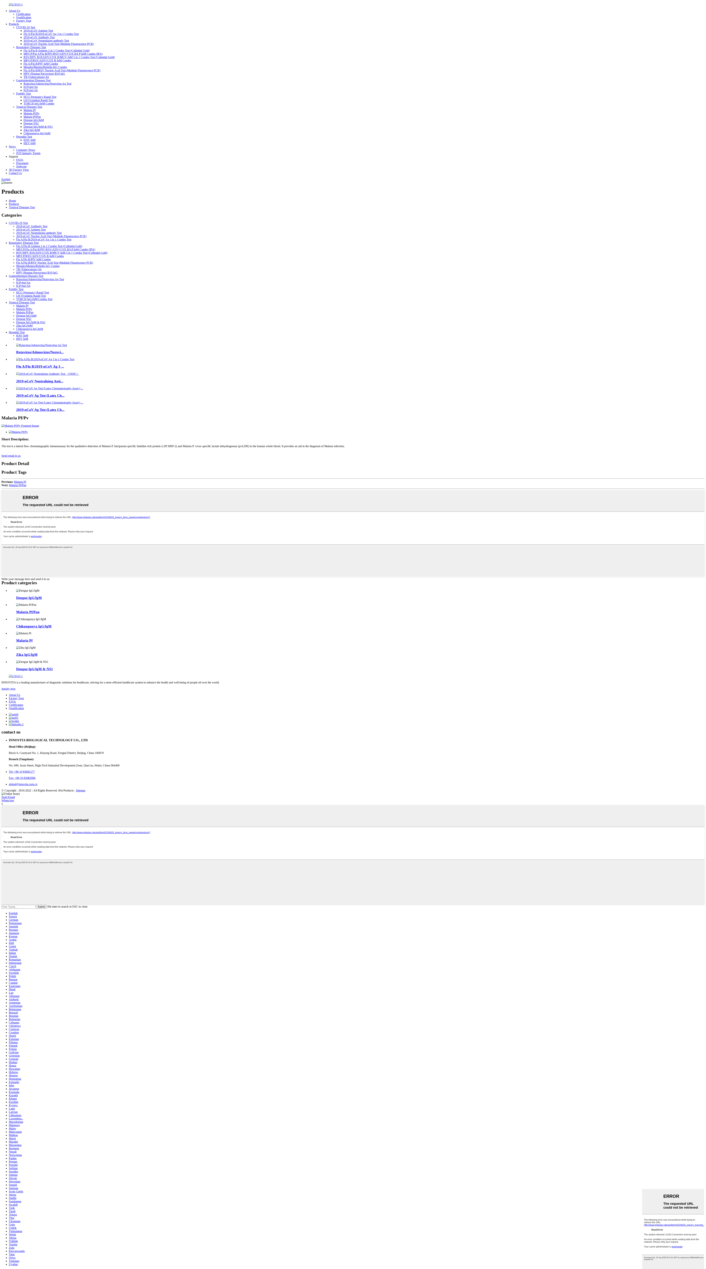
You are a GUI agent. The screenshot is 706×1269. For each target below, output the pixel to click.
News (12, 146)
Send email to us (11, 455)
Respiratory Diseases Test (31, 47)
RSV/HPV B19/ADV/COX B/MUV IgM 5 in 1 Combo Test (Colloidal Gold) (69, 57)
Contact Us (15, 173)
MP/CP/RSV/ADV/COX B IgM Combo (47, 60)
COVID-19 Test (25, 27)
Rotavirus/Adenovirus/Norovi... (40, 352)
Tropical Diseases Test (29, 106)
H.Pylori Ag (31, 87)
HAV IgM (29, 140)
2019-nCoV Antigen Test (38, 30)
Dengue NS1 (31, 123)
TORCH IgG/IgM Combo (39, 103)
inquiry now (8, 688)
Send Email (8, 797)
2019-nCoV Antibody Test (39, 37)
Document (22, 163)
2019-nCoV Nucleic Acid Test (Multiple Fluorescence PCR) (59, 43)
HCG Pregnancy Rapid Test (40, 96)
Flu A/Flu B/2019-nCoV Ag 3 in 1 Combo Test (51, 34)
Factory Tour (23, 20)
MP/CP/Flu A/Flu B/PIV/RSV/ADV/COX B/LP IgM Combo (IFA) (63, 53)
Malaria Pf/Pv (32, 113)
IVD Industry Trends (28, 153)
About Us (14, 10)
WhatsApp (7, 800)
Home (12, 200)
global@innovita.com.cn (23, 784)
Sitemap (80, 790)
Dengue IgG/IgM (34, 120)
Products (14, 24)
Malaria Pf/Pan (32, 116)
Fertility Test (23, 93)
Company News (25, 149)
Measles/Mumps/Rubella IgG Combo (45, 67)
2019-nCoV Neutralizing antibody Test (46, 40)
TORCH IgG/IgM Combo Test (34, 299)
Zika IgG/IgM (32, 130)
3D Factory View (19, 169)
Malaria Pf (30, 110)
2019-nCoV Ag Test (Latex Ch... (40, 395)
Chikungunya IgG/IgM (37, 133)
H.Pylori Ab (31, 90)
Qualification (23, 17)
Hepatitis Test (24, 136)
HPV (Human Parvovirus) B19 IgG (44, 73)
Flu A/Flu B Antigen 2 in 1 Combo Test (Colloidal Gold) (57, 50)
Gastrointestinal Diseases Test (33, 80)
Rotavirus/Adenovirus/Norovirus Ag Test (47, 83)
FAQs (19, 159)
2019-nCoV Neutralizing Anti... (39, 381)
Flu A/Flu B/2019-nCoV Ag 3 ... (40, 366)
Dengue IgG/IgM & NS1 (38, 126)
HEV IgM (29, 143)
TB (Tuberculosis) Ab (36, 77)
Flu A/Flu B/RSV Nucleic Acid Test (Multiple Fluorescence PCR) (62, 70)
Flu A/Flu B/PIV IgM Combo (41, 63)
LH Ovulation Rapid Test (38, 100)
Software (21, 166)
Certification (23, 14)
